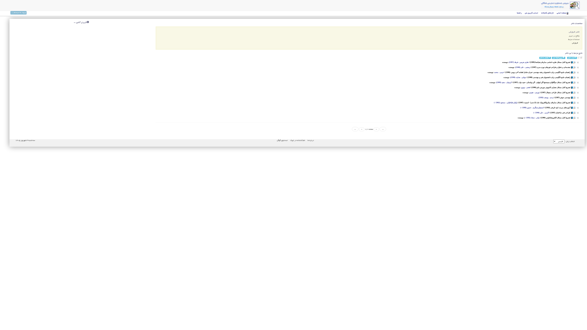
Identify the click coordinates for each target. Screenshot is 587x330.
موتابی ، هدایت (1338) (518, 77)
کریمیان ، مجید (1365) (504, 82)
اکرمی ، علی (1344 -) (541, 113)
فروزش (575, 43)
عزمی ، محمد (499, 72)
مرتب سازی (571, 58)
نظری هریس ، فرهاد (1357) (519, 62)
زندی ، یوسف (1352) (546, 97)
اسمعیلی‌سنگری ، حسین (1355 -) (532, 107)
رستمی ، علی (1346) (522, 67)
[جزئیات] (578, 62)
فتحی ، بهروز (525, 87)
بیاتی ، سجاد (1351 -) (531, 118)
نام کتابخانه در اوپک (297, 140)
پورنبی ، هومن (534, 92)
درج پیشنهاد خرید (558, 58)
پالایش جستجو (544, 58)
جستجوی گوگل (282, 140)
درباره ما (311, 140)
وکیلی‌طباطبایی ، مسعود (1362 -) (505, 102)
